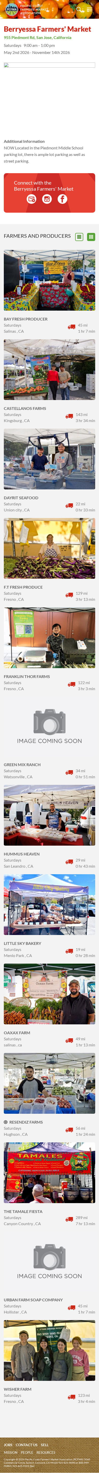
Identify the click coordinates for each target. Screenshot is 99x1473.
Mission (11, 1452)
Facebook (62, 199)
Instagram (47, 199)
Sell (44, 1444)
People (27, 1452)
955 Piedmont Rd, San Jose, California (37, 37)
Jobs (8, 1444)
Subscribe (31, 199)
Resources (46, 1452)
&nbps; (91, 237)
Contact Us (27, 1444)
